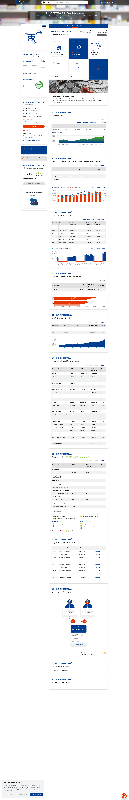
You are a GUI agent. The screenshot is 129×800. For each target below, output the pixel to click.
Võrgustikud (92, 25)
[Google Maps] (24, 136)
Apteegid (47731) (32, 113)
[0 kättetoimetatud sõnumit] (81, 31)
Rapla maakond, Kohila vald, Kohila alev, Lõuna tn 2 (34, 136)
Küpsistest (10, 794)
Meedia (52, 25)
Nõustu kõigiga (36, 794)
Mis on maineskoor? (29, 73)
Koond (105, 25)
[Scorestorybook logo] (23, 2)
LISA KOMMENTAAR (34, 183)
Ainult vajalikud (23, 794)
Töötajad (59, 25)
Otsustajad (67, 25)
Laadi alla (97, 551)
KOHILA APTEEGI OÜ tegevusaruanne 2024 (64, 96)
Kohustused (83, 25)
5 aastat (98, 187)
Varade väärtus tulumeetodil (98, 122)
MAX (103, 187)
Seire (99, 25)
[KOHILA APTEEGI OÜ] (34, 37)
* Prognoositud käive (87, 219)
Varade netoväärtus (83, 122)
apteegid (25, 151)
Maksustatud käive (100, 219)
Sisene (108, 2)
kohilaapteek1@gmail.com (32, 140)
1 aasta (92, 187)
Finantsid (75, 25)
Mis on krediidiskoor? (30, 94)
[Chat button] (101, 2)
